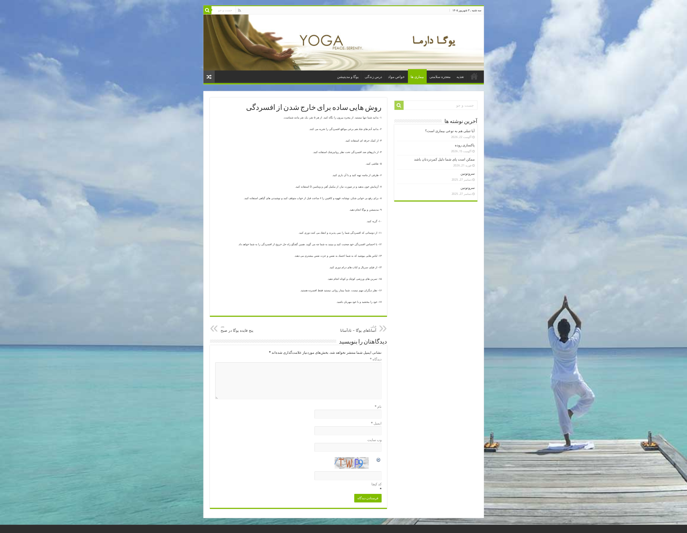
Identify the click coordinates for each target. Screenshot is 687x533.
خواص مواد (396, 77)
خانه (474, 76)
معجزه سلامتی (440, 77)
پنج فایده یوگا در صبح (237, 329)
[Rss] (239, 10)
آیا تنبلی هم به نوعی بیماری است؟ (450, 131)
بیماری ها (417, 77)
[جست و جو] (207, 10)
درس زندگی (373, 77)
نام (378, 407)
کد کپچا (376, 484)
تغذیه (460, 77)
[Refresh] (379, 461)
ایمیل (376, 423)
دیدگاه (376, 359)
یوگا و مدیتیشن (348, 77)
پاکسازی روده (465, 145)
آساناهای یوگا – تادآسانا (358, 329)
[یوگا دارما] (343, 42)
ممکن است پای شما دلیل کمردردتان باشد (444, 159)
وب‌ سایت (374, 440)
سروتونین (468, 174)
